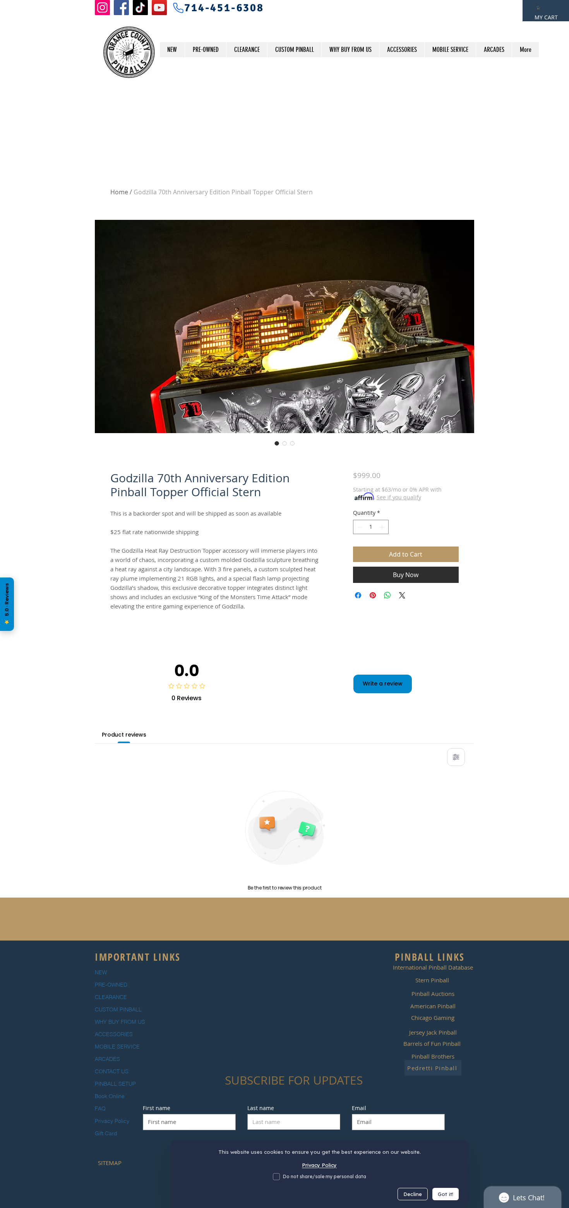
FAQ (100, 1108)
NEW (101, 972)
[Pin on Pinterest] (372, 595)
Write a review (383, 683)
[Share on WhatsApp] (387, 595)
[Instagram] (102, 7)
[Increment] (382, 527)
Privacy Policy (112, 1120)
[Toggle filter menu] (456, 757)
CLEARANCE (111, 997)
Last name (260, 1108)
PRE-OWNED (111, 984)
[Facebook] (121, 7)
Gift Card (106, 1133)
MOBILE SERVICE (117, 1046)
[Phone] (178, 7)
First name (156, 1108)
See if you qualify (399, 497)
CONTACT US (112, 1071)
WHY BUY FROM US (120, 1021)
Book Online (110, 1096)
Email (359, 1108)
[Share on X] (402, 595)
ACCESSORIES (114, 1034)
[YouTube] (159, 7)
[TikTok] (140, 7)
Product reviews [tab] (124, 735)
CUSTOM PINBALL (118, 1009)
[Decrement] (359, 527)
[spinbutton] (371, 527)
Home (119, 192)
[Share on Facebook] (358, 595)
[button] (538, 7)
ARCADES (107, 1059)
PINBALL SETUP (115, 1083)
